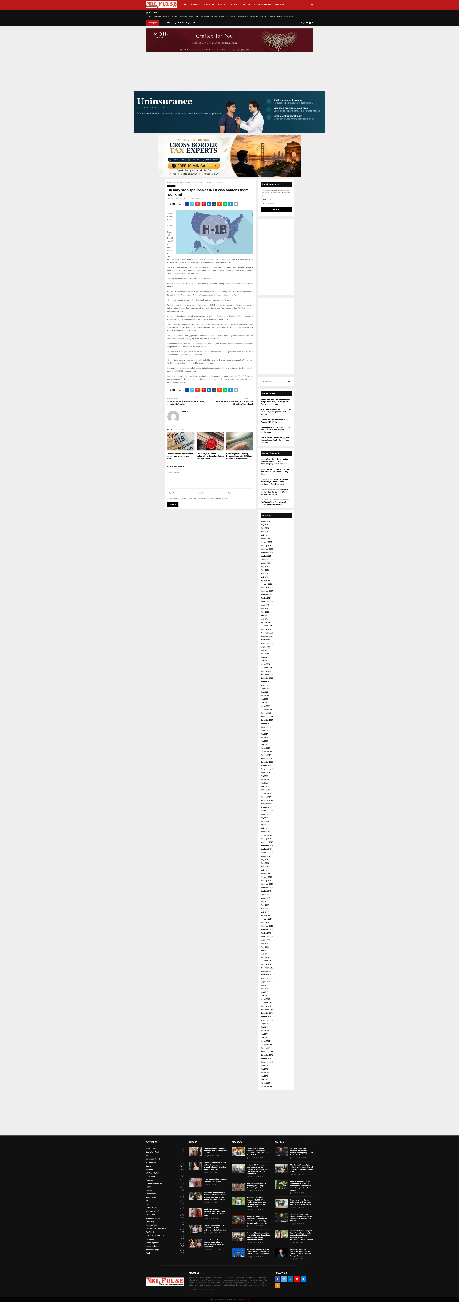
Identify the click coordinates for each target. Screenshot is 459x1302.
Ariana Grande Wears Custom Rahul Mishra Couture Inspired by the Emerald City (214, 1243)
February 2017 (266, 919)
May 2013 (264, 1076)
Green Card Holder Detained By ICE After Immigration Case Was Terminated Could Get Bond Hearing (256, 1202)
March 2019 (265, 832)
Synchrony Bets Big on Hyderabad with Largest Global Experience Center (301, 1202)
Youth (148, 1253)
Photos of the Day (155, 1183)
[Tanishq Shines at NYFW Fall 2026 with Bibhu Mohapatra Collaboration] (195, 1229)
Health (197, 16)
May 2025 (264, 574)
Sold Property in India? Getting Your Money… (182, 23)
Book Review (151, 1162)
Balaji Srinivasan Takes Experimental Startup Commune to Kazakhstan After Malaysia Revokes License (300, 1185)
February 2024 (266, 626)
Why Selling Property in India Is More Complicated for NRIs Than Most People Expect (301, 1168)
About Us (194, 5)
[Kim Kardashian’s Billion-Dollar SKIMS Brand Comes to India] (195, 1151)
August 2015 (265, 982)
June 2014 (265, 1031)
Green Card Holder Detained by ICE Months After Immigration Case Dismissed (274, 482)
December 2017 (267, 884)
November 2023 (267, 636)
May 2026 (264, 532)
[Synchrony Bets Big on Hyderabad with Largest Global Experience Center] (281, 1203)
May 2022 (264, 699)
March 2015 (265, 999)
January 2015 (266, 1006)
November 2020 (267, 762)
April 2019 (264, 828)
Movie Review (151, 1208)
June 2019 (265, 821)
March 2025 (265, 580)
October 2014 (266, 1017)
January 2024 (266, 629)
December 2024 (267, 591)
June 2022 (265, 696)
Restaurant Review (275, 16)
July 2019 (264, 818)
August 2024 (265, 605)
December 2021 (267, 717)
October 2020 (266, 765)
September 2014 (267, 1020)
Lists (148, 1204)
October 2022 (266, 682)
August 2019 (265, 814)
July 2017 (264, 901)
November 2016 (267, 929)
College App (254, 16)
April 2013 (264, 1079)
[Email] (310, 23)
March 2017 (265, 915)
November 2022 (267, 678)
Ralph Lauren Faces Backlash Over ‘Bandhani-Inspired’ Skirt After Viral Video (215, 1212)
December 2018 (267, 842)
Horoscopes (151, 1194)
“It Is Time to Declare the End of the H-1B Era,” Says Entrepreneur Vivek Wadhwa (276, 412)
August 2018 (265, 856)
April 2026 (264, 535)
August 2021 (265, 731)
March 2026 (265, 539)
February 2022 (266, 710)
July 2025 (264, 566)
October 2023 (266, 640)
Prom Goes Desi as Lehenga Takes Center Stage (215, 1180)
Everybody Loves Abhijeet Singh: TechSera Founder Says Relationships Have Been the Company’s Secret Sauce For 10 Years (301, 1235)
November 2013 (267, 1055)
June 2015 (265, 989)
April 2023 (264, 661)
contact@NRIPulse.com (206, 1289)
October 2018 (266, 849)
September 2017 (267, 895)
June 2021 (265, 737)
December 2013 (267, 1052)
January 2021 (266, 755)
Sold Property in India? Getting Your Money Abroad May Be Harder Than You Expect (275, 440)
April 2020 (264, 786)
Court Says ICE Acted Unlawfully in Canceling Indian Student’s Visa (210, 456)
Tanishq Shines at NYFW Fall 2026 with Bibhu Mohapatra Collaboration (215, 1228)
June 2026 (265, 528)
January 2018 (266, 881)
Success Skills (151, 1225)
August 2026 (265, 521)
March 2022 (265, 706)
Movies (221, 16)
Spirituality (150, 1222)
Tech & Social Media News (156, 1229)
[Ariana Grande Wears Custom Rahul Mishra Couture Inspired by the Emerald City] (195, 1243)
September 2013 (267, 1062)
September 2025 (267, 560)
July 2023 (264, 650)
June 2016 (265, 947)
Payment (234, 5)
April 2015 (264, 996)
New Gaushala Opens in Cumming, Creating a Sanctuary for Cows (256, 1186)
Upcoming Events (152, 1243)
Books (191, 16)
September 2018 (267, 853)
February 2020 (266, 793)
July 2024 (264, 608)
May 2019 (264, 825)
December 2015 (267, 968)
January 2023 (266, 671)
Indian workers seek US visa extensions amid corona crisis (180, 456)
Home (184, 5)
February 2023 (266, 668)
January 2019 (266, 839)
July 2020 (264, 776)
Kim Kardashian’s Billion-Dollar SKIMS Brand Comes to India (215, 1150)
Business (166, 16)
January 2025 (266, 587)
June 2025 (265, 570)
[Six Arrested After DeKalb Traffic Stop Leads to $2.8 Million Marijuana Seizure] (238, 1252)
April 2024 (264, 619)
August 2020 (265, 772)
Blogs (148, 1155)
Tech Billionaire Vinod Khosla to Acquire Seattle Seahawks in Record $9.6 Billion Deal (301, 1217)
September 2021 (267, 727)
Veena (171, 198)
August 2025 (265, 563)
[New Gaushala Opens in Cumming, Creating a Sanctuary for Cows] (238, 1187)
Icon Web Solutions (243, 1299)
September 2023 (267, 643)
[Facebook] (299, 23)
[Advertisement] (229, 71)
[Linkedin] (304, 23)
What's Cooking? (152, 1250)
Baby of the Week (152, 1152)
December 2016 (267, 926)
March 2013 (265, 1083)
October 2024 (266, 598)
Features (174, 16)
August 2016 (265, 940)
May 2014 (264, 1034)
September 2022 (267, 685)
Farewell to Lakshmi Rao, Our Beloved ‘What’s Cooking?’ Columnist (274, 492)
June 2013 (265, 1072)
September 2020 (267, 769)
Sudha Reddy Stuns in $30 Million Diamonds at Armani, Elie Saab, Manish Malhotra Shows (215, 1166)
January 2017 (266, 922)
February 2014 (266, 1045)
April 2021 (264, 745)
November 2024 (267, 594)
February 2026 (266, 542)
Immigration (205, 16)
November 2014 (267, 1013)
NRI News (157, 16)
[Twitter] (301, 23)
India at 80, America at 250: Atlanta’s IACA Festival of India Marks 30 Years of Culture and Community (258, 1169)
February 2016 (266, 961)
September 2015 (267, 978)
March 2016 (265, 957)
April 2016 (264, 954)
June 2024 (265, 612)
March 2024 (265, 622)
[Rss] (312, 23)
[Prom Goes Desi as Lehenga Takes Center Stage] (195, 1182)
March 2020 (265, 790)
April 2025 (264, 577)
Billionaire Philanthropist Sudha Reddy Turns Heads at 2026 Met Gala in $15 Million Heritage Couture (215, 1196)
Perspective (281, 5)
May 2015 (264, 992)
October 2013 (266, 1059)
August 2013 (265, 1065)
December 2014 (267, 1010)
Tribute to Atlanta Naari (155, 1236)
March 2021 (265, 748)
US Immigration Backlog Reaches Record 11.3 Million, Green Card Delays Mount (239, 456)
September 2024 (267, 601)
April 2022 (264, 703)
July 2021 (264, 734)
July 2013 (264, 1069)
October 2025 (266, 556)
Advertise (222, 5)
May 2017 (264, 909)
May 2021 (264, 741)
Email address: (266, 199)
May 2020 (264, 783)
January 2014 (266, 1048)
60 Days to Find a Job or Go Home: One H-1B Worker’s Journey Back (275, 471)
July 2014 (264, 1027)
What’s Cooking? (243, 16)
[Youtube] (307, 23)
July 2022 (264, 692)
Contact (246, 5)
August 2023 (265, 647)
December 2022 (267, 675)
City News (149, 16)
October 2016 (266, 933)
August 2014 (265, 1024)
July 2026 (264, 525)
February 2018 (266, 877)
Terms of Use (208, 5)
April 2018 (264, 870)
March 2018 (265, 874)
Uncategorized (152, 1239)
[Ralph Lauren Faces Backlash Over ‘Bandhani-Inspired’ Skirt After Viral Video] (195, 1212)
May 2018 (264, 867)
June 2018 (265, 863)
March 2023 (265, 664)
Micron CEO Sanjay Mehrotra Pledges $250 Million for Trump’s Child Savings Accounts (300, 1252)
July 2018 (264, 860)
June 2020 (265, 779)
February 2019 (266, 835)
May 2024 (264, 615)
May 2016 (264, 950)
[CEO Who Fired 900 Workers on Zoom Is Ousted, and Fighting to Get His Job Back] (281, 1151)
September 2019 (267, 811)
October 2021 (266, 724)
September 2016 (267, 936)
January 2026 (266, 546)
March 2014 (265, 1041)
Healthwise (150, 1190)
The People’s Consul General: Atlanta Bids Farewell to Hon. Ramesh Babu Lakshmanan (275, 430)
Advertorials (151, 1148)
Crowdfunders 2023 (263, 5)
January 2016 (266, 964)
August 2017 (265, 898)
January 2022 (266, 713)
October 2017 (266, 891)
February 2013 (266, 1086)
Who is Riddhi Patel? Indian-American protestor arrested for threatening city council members (274, 461)
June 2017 (265, 905)
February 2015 (266, 1003)
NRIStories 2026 (289, 16)
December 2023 (267, 633)
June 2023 (265, 654)
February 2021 (266, 751)
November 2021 (267, 720)
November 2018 (267, 846)
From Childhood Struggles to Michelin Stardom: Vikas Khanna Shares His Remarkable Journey (258, 1236)
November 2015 (267, 971)
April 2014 (264, 1038)
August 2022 (265, 689)
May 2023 (264, 657)
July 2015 (264, 985)
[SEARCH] (289, 381)
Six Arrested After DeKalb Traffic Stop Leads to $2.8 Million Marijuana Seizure (258, 1251)
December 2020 (267, 758)
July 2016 (264, 943)
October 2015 (266, 975)
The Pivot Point (231, 16)
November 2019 (267, 804)
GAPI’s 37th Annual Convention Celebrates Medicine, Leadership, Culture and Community (257, 1219)
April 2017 (264, 912)
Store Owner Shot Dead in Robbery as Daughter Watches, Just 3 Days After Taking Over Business (275, 401)
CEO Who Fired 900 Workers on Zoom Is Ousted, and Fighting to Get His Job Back (301, 1151)
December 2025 (267, 549)
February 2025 (266, 584)
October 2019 (266, 807)
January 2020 (266, 797)
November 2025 (267, 553)
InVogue (214, 16)
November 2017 (267, 887)
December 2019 (267, 800)
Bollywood (263, 16)
